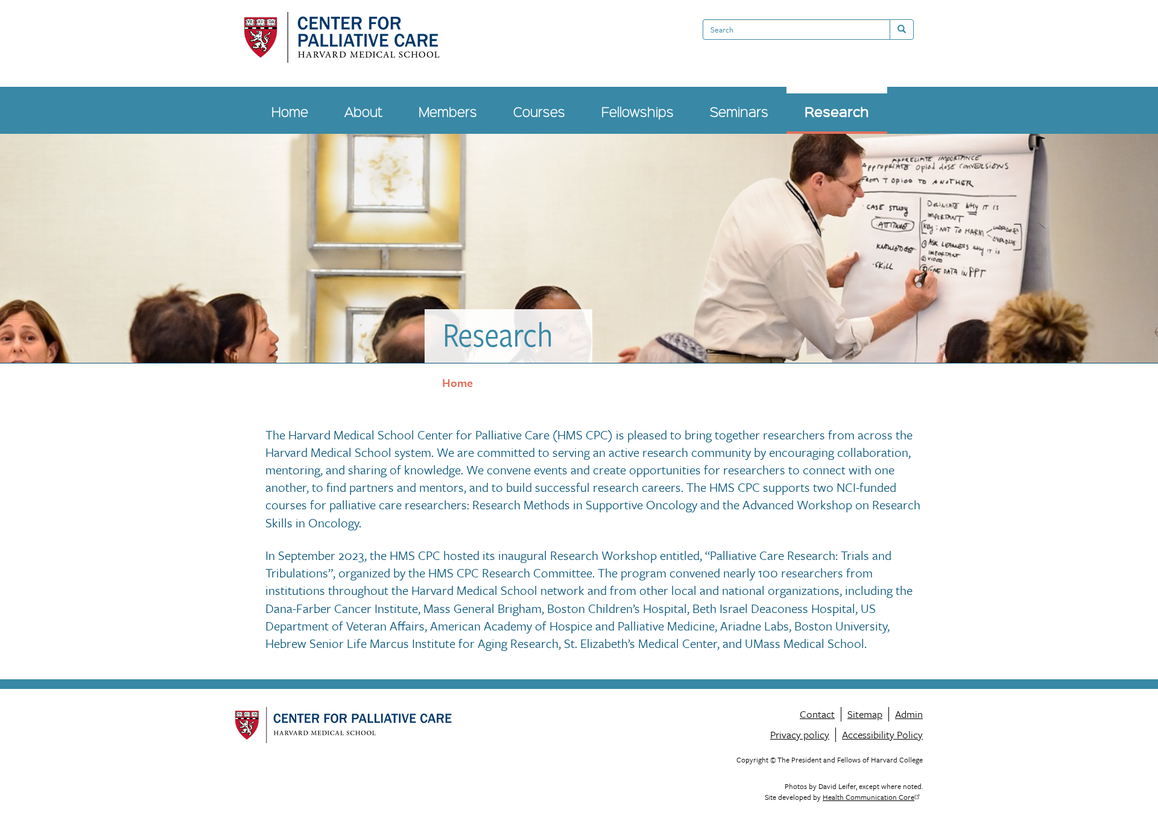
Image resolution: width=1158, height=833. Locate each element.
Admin (909, 714)
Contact (817, 714)
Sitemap (864, 714)
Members (448, 111)
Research (837, 111)
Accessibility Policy (882, 734)
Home (289, 111)
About (363, 111)
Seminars (739, 111)
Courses (539, 111)
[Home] (342, 37)
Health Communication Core (868, 796)
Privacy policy (799, 734)
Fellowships (637, 111)
